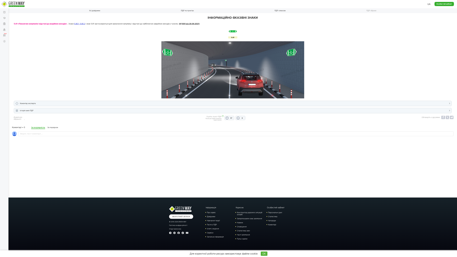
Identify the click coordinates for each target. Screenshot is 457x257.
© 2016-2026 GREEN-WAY (177, 222)
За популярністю (38, 127)
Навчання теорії (213, 221)
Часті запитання (243, 235)
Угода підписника (175, 229)
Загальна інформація (215, 237)
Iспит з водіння (213, 229)
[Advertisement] (232, 172)
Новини (240, 223)
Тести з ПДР (212, 225)
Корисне (239, 207)
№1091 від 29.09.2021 (189, 24)
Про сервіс (211, 212)
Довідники (211, 216)
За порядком (52, 127)
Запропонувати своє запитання (249, 218)
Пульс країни (242, 239)
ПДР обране (371, 11)
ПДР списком (280, 11)
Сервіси (210, 233)
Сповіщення (242, 227)
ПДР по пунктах (187, 11)
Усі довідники (94, 11)
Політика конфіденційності (178, 225)
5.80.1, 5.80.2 (79, 24)
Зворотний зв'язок (181, 216)
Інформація (211, 207)
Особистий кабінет (444, 4)
